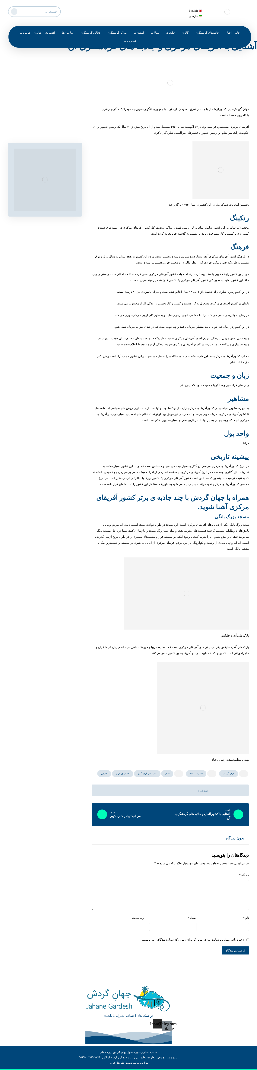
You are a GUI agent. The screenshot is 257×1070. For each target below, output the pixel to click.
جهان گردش (228, 773)
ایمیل (192, 917)
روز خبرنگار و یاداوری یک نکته (54, 95)
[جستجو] (13, 11)
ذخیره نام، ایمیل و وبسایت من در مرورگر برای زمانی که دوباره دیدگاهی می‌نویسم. (193, 939)
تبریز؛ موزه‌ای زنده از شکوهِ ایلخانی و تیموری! (44, 129)
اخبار (167, 773)
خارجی (104, 773)
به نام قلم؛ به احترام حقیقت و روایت (50, 122)
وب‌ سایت (138, 917)
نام (246, 917)
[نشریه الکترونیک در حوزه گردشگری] (227, 12)
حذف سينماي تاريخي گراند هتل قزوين (49, 88)
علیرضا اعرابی (117, 1062)
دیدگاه (244, 875)
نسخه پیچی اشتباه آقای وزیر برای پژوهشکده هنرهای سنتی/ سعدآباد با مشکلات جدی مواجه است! (44, 109)
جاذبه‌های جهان (122, 773)
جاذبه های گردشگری (147, 773)
